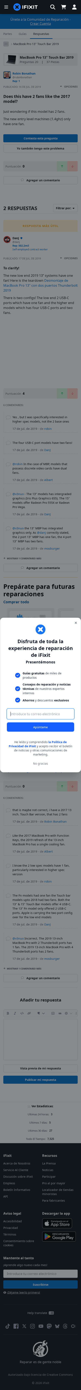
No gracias (40, 763)
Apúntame (40, 727)
